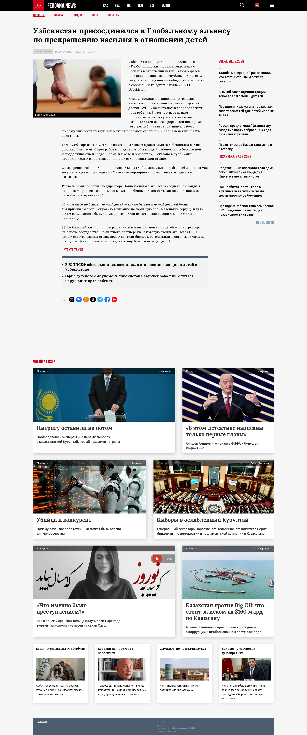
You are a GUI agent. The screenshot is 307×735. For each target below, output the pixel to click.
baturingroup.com (180, 728)
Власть (91, 51)
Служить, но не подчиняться (183, 649)
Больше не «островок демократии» (238, 651)
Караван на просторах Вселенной (115, 651)
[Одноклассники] (86, 299)
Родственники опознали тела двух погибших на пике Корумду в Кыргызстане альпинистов (246, 172)
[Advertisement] (153, 333)
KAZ (105, 5)
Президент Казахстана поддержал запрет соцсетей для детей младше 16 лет (246, 110)
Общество (79, 51)
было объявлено (185, 168)
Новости (39, 15)
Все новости (265, 222)
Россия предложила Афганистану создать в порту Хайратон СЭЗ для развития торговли (245, 129)
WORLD (166, 5)
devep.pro (172, 731)
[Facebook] (107, 299)
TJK (129, 5)
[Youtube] (114, 299)
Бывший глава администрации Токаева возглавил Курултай (242, 94)
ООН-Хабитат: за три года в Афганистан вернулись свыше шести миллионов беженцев (242, 191)
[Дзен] (93, 299)
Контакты (42, 721)
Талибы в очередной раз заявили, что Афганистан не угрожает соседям (245, 77)
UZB (152, 5)
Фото (95, 15)
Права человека (63, 51)
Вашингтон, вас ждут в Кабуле (60, 649)
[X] (72, 299)
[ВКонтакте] (79, 299)
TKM (140, 5)
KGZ (117, 5)
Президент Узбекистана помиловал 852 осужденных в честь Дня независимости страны (246, 210)
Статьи (59, 15)
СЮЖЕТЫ (114, 15)
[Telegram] (100, 299)
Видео (78, 15)
